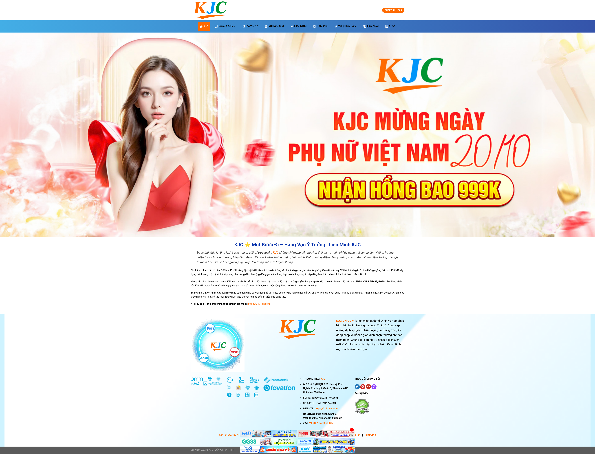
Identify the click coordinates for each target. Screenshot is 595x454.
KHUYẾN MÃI (276, 26)
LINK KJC (322, 26)
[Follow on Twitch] (374, 386)
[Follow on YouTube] (368, 386)
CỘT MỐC (252, 26)
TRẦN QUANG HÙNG (321, 423)
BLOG (392, 26)
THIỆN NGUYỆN (347, 26)
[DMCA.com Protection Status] (362, 406)
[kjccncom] (210, 10)
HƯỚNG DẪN (225, 26)
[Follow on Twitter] (357, 386)
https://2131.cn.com (326, 408)
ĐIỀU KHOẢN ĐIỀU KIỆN (232, 435)
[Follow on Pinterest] (362, 386)
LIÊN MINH (300, 26)
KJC (205, 26)
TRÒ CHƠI (373, 26)
